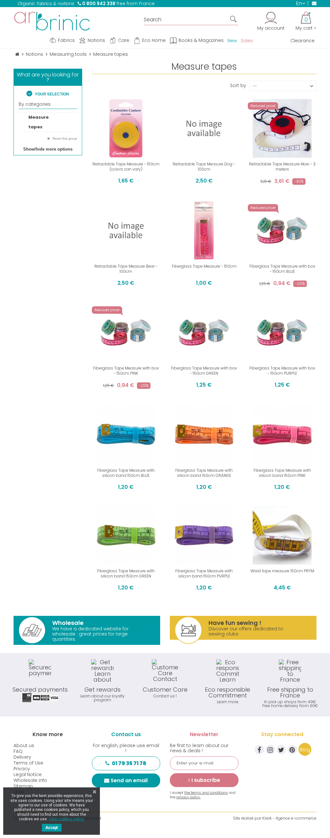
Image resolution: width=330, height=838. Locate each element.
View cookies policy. (66, 819)
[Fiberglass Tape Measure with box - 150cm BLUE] (282, 230)
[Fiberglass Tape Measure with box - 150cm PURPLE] (282, 332)
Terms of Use (28, 762)
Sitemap (23, 786)
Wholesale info (30, 780)
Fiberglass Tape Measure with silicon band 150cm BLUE (126, 473)
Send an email (129, 780)
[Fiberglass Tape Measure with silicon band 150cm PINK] (282, 434)
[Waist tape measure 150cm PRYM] (282, 535)
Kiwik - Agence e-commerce (289, 818)
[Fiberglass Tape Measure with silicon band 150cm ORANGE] (204, 434)
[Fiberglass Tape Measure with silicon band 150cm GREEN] (126, 535)
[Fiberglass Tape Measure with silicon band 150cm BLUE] (126, 434)
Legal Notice (28, 774)
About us (24, 745)
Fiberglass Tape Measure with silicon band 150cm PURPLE (204, 573)
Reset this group (64, 138)
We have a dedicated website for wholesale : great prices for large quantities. (90, 630)
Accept (51, 827)
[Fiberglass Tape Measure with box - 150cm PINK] (126, 332)
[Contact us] (312, 3)
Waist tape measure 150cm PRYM (282, 571)
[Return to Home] (17, 54)
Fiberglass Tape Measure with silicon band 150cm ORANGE (204, 473)
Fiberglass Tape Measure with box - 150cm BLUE (282, 268)
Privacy (22, 768)
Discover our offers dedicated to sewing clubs (246, 628)
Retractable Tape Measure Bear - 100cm (126, 268)
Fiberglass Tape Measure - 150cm (204, 266)
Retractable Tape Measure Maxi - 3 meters (282, 166)
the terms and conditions (206, 792)
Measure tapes (38, 122)
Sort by (238, 85)
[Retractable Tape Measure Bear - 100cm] (126, 230)
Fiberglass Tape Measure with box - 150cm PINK (126, 370)
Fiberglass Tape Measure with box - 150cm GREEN (204, 370)
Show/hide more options (48, 149)
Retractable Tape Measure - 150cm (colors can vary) (126, 166)
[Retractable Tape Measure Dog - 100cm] (204, 128)
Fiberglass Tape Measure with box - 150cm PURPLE (282, 370)
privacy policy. (188, 797)
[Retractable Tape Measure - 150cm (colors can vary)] (126, 128)
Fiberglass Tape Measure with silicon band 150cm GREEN (126, 573)
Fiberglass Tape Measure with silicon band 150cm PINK (282, 473)
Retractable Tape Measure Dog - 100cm (204, 166)
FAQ (18, 751)
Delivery (22, 757)
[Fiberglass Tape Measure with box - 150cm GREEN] (204, 332)
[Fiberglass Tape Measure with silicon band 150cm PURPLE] (204, 535)
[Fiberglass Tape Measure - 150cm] (204, 230)
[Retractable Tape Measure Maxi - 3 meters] (282, 128)
